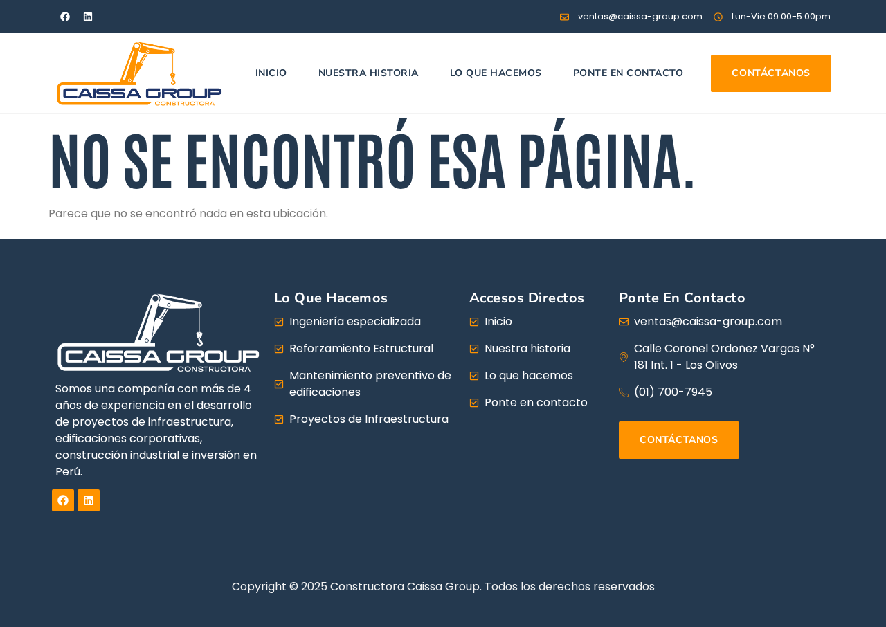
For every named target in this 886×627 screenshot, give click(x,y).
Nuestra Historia (368, 73)
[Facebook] (65, 16)
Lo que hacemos (496, 73)
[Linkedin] (88, 16)
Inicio (271, 73)
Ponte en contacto (628, 73)
